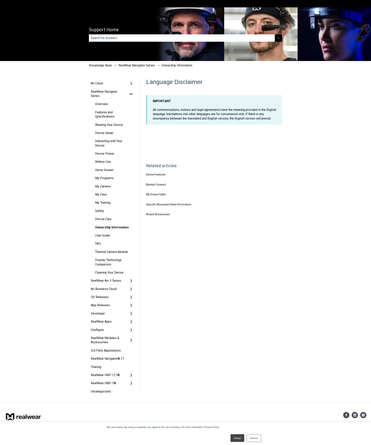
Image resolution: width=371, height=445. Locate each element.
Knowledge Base (100, 65)
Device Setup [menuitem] (104, 133)
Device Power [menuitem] (104, 153)
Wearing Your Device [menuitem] (109, 125)
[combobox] (182, 38)
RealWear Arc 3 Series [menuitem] (106, 280)
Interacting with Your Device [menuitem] (108, 143)
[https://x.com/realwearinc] (363, 415)
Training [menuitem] (96, 367)
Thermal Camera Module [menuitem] (111, 252)
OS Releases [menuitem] (100, 297)
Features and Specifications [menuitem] (104, 114)
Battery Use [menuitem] (103, 162)
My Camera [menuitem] (102, 186)
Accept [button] (237, 438)
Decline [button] (254, 438)
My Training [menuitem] (103, 202)
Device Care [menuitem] (103, 219)
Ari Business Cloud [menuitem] (104, 289)
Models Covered (156, 184)
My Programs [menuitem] (104, 178)
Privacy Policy (211, 427)
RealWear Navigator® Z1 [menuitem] (107, 358)
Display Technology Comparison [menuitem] (108, 262)
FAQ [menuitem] (98, 243)
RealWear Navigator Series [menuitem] (104, 94)
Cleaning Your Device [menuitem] (109, 272)
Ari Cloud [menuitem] (97, 83)
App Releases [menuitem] (100, 305)
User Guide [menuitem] (102, 235)
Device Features (156, 174)
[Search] (278, 38)
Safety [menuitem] (99, 211)
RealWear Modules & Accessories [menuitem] (105, 340)
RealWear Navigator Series (136, 65)
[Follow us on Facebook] (346, 415)
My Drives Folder (156, 194)
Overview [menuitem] (101, 104)
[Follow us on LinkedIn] (355, 415)
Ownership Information (177, 65)
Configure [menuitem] (97, 330)
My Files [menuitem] (101, 194)
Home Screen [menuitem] (104, 170)
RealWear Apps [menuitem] (101, 321)
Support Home (104, 29)
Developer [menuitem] (98, 313)
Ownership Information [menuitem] (112, 227)
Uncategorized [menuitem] (101, 391)
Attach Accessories (158, 214)
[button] (131, 84)
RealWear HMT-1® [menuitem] (103, 383)
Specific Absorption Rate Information (168, 204)
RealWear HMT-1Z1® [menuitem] (105, 375)
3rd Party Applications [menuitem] (106, 350)
